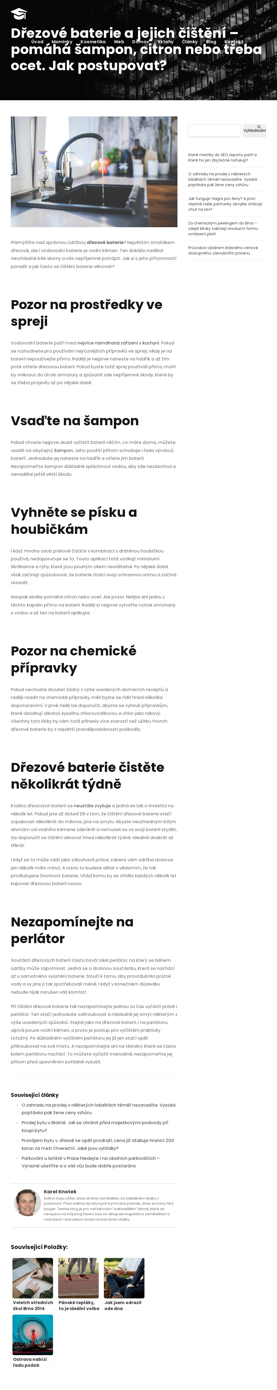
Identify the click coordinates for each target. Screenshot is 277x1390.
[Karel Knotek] (27, 1202)
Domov (140, 42)
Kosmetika (93, 42)
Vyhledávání (254, 130)
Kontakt (234, 42)
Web (119, 42)
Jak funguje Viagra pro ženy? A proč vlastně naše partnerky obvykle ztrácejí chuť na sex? (225, 204)
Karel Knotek (60, 1191)
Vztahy (165, 42)
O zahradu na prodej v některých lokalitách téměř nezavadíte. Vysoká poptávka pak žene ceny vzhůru (222, 179)
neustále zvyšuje (92, 806)
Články (190, 42)
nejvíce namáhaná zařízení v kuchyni (118, 343)
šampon (63, 450)
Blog (211, 42)
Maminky (62, 42)
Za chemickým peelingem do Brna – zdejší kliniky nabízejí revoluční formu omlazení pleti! (223, 228)
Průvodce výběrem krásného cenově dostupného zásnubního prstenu (223, 250)
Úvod (37, 42)
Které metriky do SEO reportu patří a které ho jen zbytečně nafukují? (222, 157)
